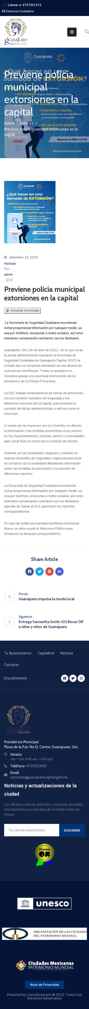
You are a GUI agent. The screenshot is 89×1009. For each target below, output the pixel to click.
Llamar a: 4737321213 (24, 5)
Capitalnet (46, 653)
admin (8, 274)
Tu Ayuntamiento (17, 653)
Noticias (26, 123)
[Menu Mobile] (72, 32)
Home (9, 123)
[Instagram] (81, 678)
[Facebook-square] (64, 678)
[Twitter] (39, 571)
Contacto (11, 665)
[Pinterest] (49, 571)
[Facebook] (29, 571)
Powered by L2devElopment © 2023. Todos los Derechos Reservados (44, 996)
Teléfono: (28, 766)
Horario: (16, 754)
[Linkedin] (59, 571)
